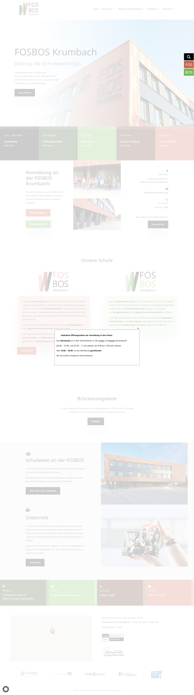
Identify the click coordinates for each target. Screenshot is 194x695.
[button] (6, 689)
